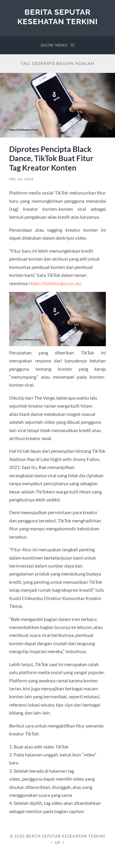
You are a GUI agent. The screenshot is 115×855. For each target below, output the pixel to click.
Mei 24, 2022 (21, 179)
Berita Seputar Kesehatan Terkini (57, 16)
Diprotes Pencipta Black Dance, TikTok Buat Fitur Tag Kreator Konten (51, 158)
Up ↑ (60, 842)
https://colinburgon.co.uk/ (55, 283)
